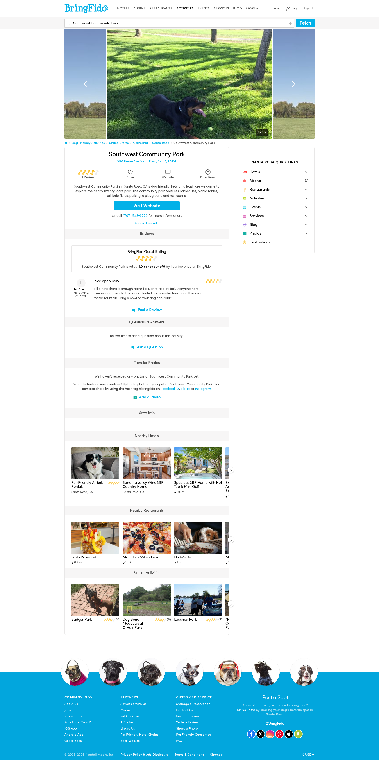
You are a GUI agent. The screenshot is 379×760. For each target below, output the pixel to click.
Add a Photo (149, 397)
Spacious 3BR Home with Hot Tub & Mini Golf (198, 484)
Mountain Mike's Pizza (141, 557)
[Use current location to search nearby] (291, 23)
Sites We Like (130, 740)
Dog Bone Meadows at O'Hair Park (133, 623)
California (140, 143)
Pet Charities (130, 716)
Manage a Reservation (193, 704)
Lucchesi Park (185, 619)
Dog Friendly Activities (88, 143)
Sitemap (216, 754)
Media (125, 710)
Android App (73, 734)
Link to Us (127, 728)
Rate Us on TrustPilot (80, 722)
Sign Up (309, 8)
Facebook (168, 389)
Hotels (123, 8)
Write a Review (187, 722)
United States (119, 143)
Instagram (203, 389)
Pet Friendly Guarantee (193, 734)
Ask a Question (149, 347)
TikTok (185, 389)
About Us (71, 704)
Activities (185, 8)
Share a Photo (187, 728)
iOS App (70, 728)
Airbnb (140, 8)
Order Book (73, 740)
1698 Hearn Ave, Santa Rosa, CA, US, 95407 (146, 161)
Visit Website (146, 206)
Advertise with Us (133, 704)
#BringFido (275, 723)
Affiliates (127, 722)
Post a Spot (275, 697)
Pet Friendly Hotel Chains (139, 734)
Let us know (246, 710)
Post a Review (149, 309)
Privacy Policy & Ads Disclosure (144, 754)
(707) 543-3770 (135, 215)
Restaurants (161, 8)
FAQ (179, 740)
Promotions (73, 716)
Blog (237, 8)
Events (204, 8)
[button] (275, 172)
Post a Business (188, 716)
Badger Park (81, 619)
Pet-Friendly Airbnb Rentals (87, 484)
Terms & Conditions (189, 754)
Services (221, 8)
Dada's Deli (183, 557)
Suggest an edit (147, 223)
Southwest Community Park (194, 143)
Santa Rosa (160, 143)
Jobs (67, 710)
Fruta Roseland (83, 557)
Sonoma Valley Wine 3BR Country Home (143, 484)
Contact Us (184, 710)
